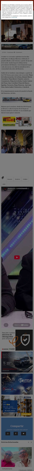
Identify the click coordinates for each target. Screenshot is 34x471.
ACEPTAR (14, 17)
